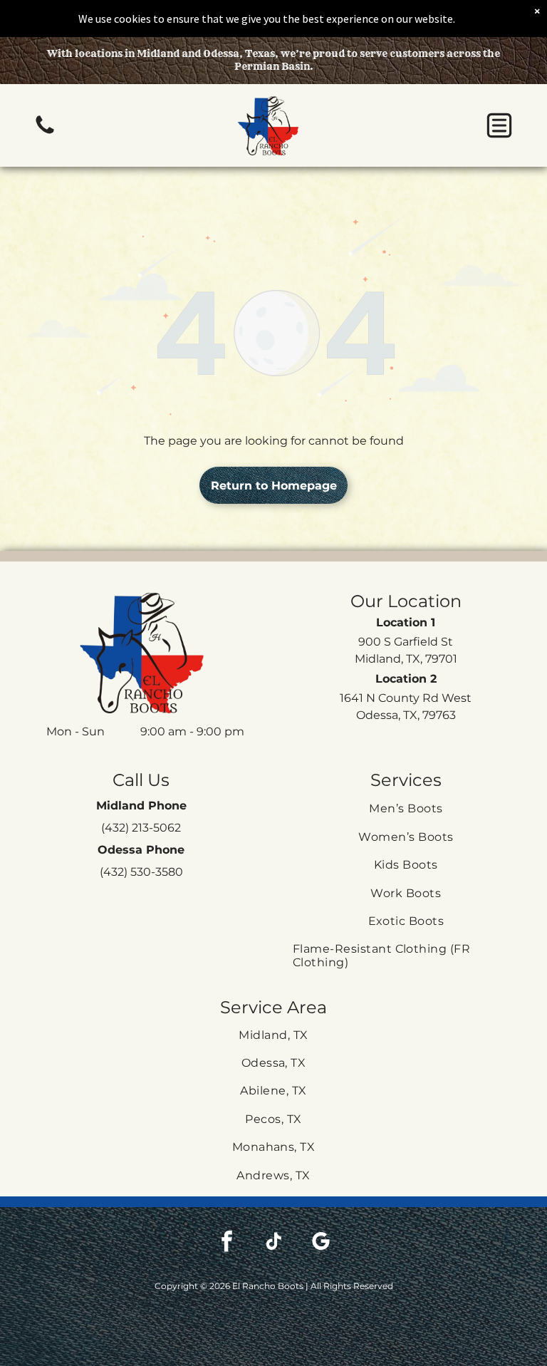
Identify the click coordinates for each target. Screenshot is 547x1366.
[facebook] (226, 1243)
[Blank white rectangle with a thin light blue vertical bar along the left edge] (44, 133)
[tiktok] (273, 1243)
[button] (499, 125)
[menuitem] (406, 808)
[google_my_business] (320, 1243)
